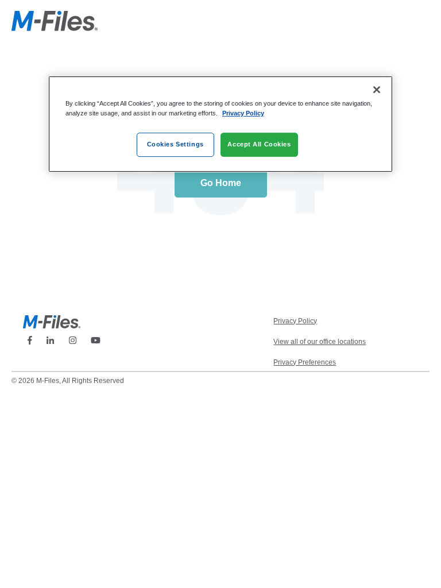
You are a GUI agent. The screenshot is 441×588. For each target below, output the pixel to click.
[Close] (376, 89)
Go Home (220, 183)
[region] (220, 124)
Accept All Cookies (259, 144)
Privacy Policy (243, 113)
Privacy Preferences (304, 362)
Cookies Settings (175, 144)
